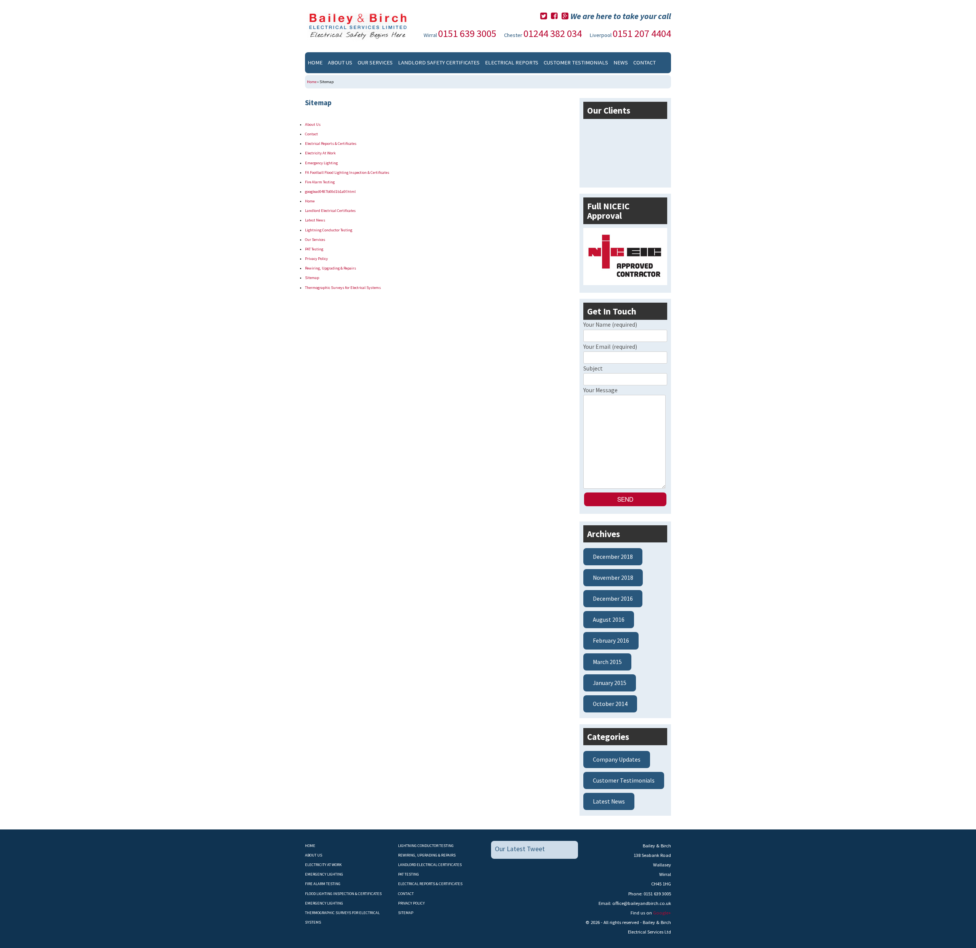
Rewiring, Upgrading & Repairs (330, 268)
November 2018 (613, 577)
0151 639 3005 (467, 33)
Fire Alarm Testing (320, 182)
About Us (340, 62)
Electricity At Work (320, 153)
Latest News (315, 220)
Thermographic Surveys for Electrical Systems (343, 287)
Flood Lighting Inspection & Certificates (343, 893)
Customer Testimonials (576, 62)
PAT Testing (314, 249)
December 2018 (613, 556)
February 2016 (611, 640)
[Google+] (565, 16)
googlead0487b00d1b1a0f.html (330, 191)
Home (315, 62)
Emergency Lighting (321, 162)
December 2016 (613, 598)
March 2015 (607, 662)
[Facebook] (554, 16)
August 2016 (608, 619)
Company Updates (616, 759)
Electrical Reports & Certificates (330, 143)
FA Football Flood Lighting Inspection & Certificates (347, 172)
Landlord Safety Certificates (439, 62)
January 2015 (609, 683)
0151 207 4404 (642, 33)
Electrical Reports (511, 62)
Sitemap (312, 277)
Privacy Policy (316, 258)
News (620, 62)
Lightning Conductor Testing (328, 230)
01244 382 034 (552, 33)
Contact (644, 62)
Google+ (662, 913)
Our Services (375, 62)
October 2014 (610, 703)
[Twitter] (543, 16)
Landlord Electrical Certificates (330, 210)
